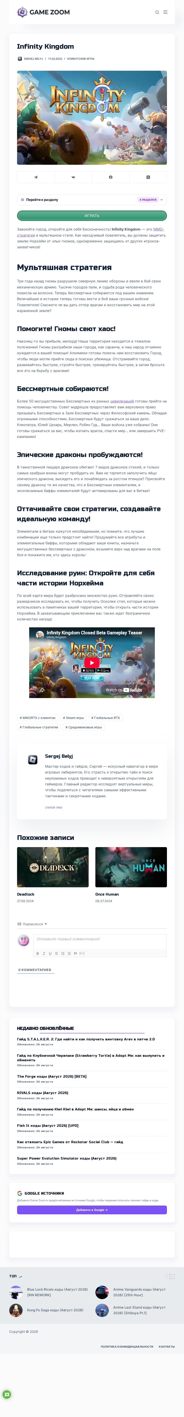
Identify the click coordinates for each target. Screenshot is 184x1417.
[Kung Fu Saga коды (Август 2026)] (16, 1310)
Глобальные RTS (105, 718)
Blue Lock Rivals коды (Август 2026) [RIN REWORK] (57, 1292)
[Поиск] (157, 12)
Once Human (107, 894)
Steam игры (73, 718)
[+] (82, 953)
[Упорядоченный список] (63, 953)
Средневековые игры (84, 727)
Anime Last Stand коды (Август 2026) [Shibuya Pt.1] (139, 1310)
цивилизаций (122, 401)
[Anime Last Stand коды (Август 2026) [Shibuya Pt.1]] (102, 1310)
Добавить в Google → (92, 1210)
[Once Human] (131, 867)
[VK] (73, 177)
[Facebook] (111, 177)
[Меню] (165, 12)
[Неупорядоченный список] (69, 953)
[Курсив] (44, 953)
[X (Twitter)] (148, 177)
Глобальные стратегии (39, 727)
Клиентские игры (80, 58)
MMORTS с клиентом (37, 718)
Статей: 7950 (53, 807)
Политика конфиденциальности (127, 1346)
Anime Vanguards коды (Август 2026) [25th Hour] (139, 1292)
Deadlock (25, 894)
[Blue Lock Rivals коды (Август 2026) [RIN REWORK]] (16, 1292)
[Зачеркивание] (56, 953)
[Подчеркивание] (50, 953)
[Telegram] (36, 177)
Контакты (167, 1346)
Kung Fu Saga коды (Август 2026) (55, 1310)
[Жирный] (38, 953)
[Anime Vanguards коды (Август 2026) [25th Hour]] (102, 1292)
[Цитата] (75, 953)
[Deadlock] (53, 867)
